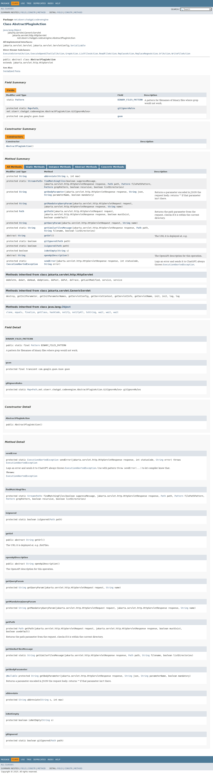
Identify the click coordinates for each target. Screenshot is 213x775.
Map (29, 108)
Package (5, 3)
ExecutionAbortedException (22, 264)
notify (66, 312)
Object (66, 306)
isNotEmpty (50, 250)
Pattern (19, 99)
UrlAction (164, 53)
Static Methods (35, 167)
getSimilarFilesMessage (58, 228)
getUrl (48, 235)
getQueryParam (52, 223)
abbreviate (50, 176)
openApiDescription (55, 255)
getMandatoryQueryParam (58, 203)
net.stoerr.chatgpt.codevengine (31, 19)
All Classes (7, 9)
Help (57, 3)
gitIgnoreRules (126, 108)
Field (23, 12)
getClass (42, 312)
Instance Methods (60, 167)
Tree (29, 3)
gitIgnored (50, 241)
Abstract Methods (86, 167)
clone (9, 312)
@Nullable (11, 676)
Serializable (77, 45)
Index (50, 3)
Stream (31, 181)
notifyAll (77, 312)
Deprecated (39, 3)
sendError (49, 261)
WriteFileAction (181, 53)
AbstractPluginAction (18, 146)
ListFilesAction (88, 53)
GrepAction (71, 53)
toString (91, 312)
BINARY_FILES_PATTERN (130, 99)
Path (35, 108)
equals (18, 312)
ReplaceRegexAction (146, 53)
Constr (32, 12)
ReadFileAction (108, 53)
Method (41, 12)
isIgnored (49, 246)
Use (23, 3)
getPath (48, 211)
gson (120, 116)
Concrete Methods (112, 167)
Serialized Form (11, 71)
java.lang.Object (12, 30)
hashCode (55, 312)
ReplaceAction (126, 53)
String (23, 176)
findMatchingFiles (54, 181)
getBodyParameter (54, 192)
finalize (30, 312)
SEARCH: (175, 9)
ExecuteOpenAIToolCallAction (47, 53)
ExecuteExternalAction (16, 53)
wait (100, 312)
